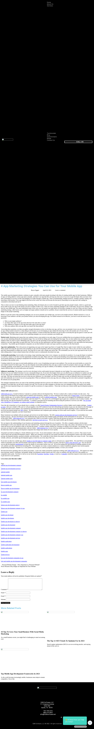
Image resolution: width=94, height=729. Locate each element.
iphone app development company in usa (13, 508)
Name (3, 592)
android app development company (11, 465)
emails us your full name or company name (39, 441)
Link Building (57, 80)
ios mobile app (5, 498)
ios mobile (4, 495)
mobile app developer (7, 515)
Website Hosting (57, 31)
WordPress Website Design (58, 35)
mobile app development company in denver (14, 531)
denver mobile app (6, 485)
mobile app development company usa (12, 535)
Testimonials (51, 133)
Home (49, 2)
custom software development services (66, 415)
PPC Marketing (57, 125)
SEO (52, 74)
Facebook (40, 454)
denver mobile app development (10, 488)
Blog (48, 135)
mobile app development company (11, 528)
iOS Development (58, 45)
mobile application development (10, 545)
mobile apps (4, 551)
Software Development (58, 68)
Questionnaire (52, 137)
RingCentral (75, 395)
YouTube (46, 454)
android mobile (5, 472)
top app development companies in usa (12, 558)
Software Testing (57, 71)
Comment (4, 589)
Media (49, 138)
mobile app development (8, 525)
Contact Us (51, 140)
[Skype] (59, 718)
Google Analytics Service (57, 121)
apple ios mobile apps (32, 397)
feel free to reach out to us (40, 420)
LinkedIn (64, 454)
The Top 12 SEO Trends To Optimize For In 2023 (65, 641)
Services (50, 6)
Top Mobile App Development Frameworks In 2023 (20, 674)
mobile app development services (10, 538)
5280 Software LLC (7, 394)
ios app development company (10, 492)
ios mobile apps (5, 502)
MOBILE (53, 39)
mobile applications (6, 548)
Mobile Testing (56, 52)
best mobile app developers (9, 482)
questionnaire (19, 444)
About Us (50, 4)
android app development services (11, 468)
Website (3, 599)
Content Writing (57, 108)
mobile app (4, 511)
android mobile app (6, 475)
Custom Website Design (57, 11)
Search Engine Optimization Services (51, 405)
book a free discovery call (73, 442)
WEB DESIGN (55, 7)
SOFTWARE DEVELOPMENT (56, 55)
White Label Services (57, 129)
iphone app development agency (10, 505)
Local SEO (56, 83)
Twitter (52, 454)
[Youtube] (44, 718)
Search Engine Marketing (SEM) (57, 88)
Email (3, 596)
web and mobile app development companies (14, 561)
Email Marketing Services (57, 21)
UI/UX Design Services (57, 26)
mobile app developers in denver (10, 521)
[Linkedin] (54, 718)
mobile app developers (7, 518)
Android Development (58, 41)
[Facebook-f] (35, 718)
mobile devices (5, 554)
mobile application (6, 541)
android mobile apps (51, 397)
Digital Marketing (57, 116)
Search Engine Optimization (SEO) (58, 95)
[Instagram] (49, 718)
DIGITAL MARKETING (55, 104)
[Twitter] (39, 718)
